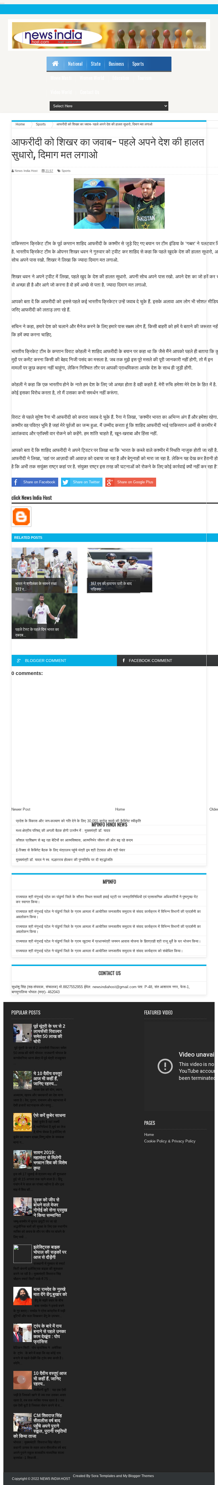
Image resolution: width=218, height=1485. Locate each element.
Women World (92, 77)
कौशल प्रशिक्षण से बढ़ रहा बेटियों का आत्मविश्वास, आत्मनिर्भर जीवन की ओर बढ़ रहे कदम (74, 840)
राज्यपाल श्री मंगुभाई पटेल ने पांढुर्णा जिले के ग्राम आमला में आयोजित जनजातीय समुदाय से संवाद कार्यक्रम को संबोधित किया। (99, 951)
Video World (61, 92)
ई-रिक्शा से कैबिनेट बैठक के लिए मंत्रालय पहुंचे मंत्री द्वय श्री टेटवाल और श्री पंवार (70, 850)
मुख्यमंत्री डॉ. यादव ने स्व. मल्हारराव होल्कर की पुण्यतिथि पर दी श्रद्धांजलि (64, 860)
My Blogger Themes (138, 1476)
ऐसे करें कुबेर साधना (49, 1115)
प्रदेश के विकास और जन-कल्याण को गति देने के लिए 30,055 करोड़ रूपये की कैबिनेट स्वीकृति (78, 821)
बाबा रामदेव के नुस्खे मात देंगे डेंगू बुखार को (50, 1292)
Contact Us (89, 92)
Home (149, 1135)
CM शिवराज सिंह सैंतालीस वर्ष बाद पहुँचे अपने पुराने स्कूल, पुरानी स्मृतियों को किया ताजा (40, 1426)
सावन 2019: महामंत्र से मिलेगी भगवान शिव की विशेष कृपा (50, 1160)
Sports (138, 63)
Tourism (144, 77)
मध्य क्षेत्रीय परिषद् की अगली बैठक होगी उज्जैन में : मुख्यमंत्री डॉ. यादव (63, 830)
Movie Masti (61, 77)
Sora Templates (103, 1476)
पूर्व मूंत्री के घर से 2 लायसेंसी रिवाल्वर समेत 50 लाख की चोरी (49, 1034)
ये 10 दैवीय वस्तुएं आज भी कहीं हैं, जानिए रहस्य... (47, 1078)
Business (116, 63)
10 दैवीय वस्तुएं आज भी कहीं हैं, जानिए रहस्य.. (49, 1378)
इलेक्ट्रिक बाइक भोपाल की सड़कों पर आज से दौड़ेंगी (49, 1252)
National (75, 63)
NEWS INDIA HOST (55, 1479)
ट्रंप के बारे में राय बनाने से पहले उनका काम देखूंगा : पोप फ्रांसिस (49, 1334)
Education (120, 77)
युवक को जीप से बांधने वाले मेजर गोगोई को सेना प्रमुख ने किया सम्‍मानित (50, 1207)
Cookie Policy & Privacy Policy (170, 1141)
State (95, 63)
